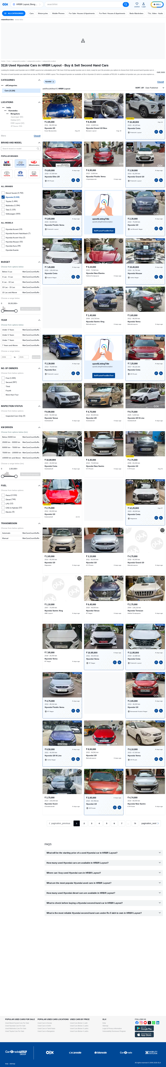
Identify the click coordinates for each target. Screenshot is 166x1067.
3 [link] (91, 823)
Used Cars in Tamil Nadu (46, 1028)
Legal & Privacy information (112, 1028)
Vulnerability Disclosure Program (114, 1031)
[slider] (2, 310)
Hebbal (15, 120)
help (6, 1064)
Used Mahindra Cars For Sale (15, 1028)
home (3, 61)
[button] (39, 4)
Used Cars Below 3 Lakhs (79, 1028)
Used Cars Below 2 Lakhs (79, 1026)
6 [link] (114, 823)
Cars (8, 61)
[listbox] (53, 82)
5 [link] (106, 823)
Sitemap (105, 1026)
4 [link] (99, 823)
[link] (20, 533)
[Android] (144, 1030)
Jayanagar (17, 117)
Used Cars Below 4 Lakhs (79, 1031)
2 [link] (84, 823)
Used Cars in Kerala (45, 1023)
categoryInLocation (19, 61)
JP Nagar (16, 126)
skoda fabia (19, 20)
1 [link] (76, 823)
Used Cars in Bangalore (46, 1031)
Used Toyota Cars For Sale (14, 1031)
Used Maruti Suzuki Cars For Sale (17, 1023)
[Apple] (144, 1037)
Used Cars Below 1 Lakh (79, 1023)
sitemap (12, 1064)
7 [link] (121, 823)
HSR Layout (17, 123)
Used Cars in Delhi (44, 1026)
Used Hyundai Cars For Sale (15, 1026)
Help (104, 1023)
